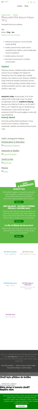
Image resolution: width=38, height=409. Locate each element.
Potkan (15, 15)
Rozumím (21, 406)
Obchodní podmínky (7, 365)
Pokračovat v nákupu (9, 384)
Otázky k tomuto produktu (11, 35)
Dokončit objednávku (7, 385)
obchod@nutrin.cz (13, 357)
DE (34, 2)
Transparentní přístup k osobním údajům (19, 368)
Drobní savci (5, 15)
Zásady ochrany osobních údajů (25, 365)
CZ (28, 2)
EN (31, 2)
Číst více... (19, 202)
